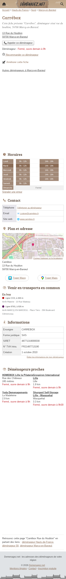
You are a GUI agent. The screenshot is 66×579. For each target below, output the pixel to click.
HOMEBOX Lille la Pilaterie (17, 375)
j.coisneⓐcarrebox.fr (29, 213)
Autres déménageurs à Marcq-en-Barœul (23, 70)
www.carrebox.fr (27, 219)
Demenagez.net (37, 565)
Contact (32, 568)
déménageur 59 (10, 545)
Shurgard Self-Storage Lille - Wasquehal (45, 394)
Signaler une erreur (12, 191)
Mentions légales (18, 568)
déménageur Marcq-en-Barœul (36, 545)
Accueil (4, 4)
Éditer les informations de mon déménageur (45, 357)
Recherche (62, 4)
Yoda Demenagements (14, 392)
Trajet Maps (51, 278)
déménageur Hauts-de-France (37, 542)
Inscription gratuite (47, 568)
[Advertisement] (33, 111)
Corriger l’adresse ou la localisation (48, 258)
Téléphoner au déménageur (29, 208)
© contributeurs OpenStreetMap (49, 235)
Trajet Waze (19, 278)
